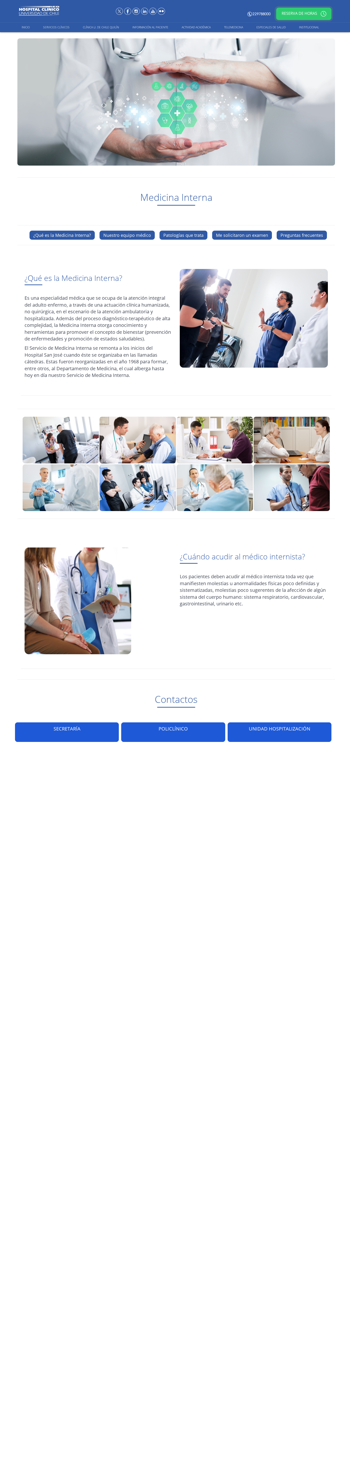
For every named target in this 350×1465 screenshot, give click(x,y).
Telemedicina (233, 27)
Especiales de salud (271, 27)
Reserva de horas (300, 13)
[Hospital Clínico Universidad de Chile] (128, 11)
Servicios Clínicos (56, 27)
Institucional (309, 27)
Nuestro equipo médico (127, 235)
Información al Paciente (150, 27)
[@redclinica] (120, 11)
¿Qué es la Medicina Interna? (62, 235)
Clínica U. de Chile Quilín (101, 27)
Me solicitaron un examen (242, 235)
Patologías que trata (183, 235)
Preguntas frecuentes (301, 235)
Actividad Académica (196, 27)
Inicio (26, 27)
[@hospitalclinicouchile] (136, 11)
